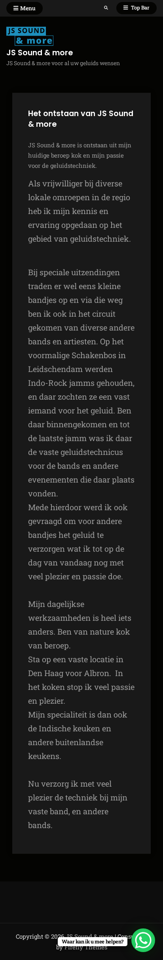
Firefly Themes (85, 947)
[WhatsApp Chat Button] (143, 940)
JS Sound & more (39, 52)
